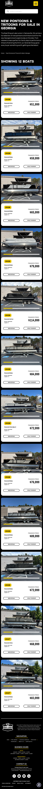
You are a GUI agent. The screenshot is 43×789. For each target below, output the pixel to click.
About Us (21, 741)
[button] (36, 3)
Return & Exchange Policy (7, 786)
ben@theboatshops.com (26, 770)
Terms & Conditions (6, 783)
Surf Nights (29, 741)
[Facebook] (24, 776)
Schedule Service (24, 739)
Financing (14, 741)
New (8, 739)
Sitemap (14, 783)
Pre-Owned (14, 739)
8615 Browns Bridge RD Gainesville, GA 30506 (21, 769)
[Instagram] (14, 776)
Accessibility (28, 783)
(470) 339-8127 (15, 770)
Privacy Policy (20, 783)
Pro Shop (33, 739)
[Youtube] (19, 776)
